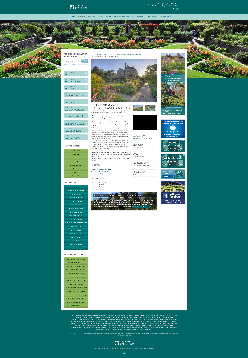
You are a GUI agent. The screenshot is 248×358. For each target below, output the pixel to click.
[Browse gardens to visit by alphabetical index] (76, 87)
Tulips (76, 161)
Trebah (129, 327)
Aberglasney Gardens (85, 315)
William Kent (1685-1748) (75, 298)
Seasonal (140, 17)
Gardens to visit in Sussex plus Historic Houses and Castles (122, 54)
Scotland (91, 17)
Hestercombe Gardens (160, 321)
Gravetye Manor (105, 169)
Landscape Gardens (76, 215)
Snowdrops (76, 154)
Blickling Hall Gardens (86, 317)
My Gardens (153, 17)
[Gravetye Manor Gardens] (138, 108)
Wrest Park (147, 329)
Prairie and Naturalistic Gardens (76, 223)
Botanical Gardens (76, 194)
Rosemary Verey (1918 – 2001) (76, 280)
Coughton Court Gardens (97, 319)
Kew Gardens (111, 323)
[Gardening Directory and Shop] (76, 130)
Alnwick (95, 315)
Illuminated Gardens (76, 208)
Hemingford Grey (136, 321)
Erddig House (163, 319)
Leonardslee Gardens (154, 323)
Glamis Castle (103, 321)
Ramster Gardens (163, 325)
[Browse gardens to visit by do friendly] (76, 102)
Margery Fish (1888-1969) (76, 277)
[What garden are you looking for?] (76, 94)
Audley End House (115, 315)
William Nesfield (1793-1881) (76, 302)
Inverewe (104, 323)
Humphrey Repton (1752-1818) (76, 266)
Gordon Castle (112, 321)
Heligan (128, 321)
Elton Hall (150, 319)
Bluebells (76, 168)
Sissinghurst (96, 327)
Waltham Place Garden (162, 327)
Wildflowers (76, 241)
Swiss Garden (121, 327)
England (81, 17)
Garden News (166, 17)
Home (73, 17)
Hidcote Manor (172, 321)
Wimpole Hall (121, 329)
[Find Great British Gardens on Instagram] (176, 9)
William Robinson (116, 122)
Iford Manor (96, 323)
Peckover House (129, 325)
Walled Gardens (75, 233)
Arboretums (76, 187)
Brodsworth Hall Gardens (112, 317)
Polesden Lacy (139, 325)
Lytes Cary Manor (83, 325)
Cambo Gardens (156, 317)
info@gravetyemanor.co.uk (107, 174)
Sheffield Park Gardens (84, 327)
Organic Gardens (76, 219)
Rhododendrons (75, 165)
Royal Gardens (76, 226)
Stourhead (104, 327)
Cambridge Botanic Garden (129, 317)
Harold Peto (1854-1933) (76, 262)
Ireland (108, 17)
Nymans (120, 325)
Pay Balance (156, 6)
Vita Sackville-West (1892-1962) (76, 295)
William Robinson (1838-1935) (76, 305)
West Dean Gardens (110, 329)
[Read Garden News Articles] (76, 137)
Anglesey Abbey (103, 315)
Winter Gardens (76, 151)
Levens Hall (165, 323)
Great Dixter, (122, 321)
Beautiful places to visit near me (142, 138)
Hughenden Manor (86, 323)
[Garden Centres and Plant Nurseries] (76, 123)
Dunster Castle (132, 319)
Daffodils (76, 158)
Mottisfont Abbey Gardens (109, 325)
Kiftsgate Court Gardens (124, 323)
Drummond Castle (121, 319)
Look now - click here (142, 206)
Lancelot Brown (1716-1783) (76, 273)
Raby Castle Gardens (151, 325)
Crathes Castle (110, 319)
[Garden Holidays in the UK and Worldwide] (76, 109)
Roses (76, 172)
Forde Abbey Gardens (83, 321)
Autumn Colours (75, 176)
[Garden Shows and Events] (76, 116)
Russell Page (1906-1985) (76, 284)
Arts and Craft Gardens (76, 190)
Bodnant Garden (139, 315)
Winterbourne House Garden (134, 329)
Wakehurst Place (149, 327)
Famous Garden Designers (124, 17)
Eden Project (142, 319)
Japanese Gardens (76, 212)
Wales (100, 17)
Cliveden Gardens (83, 319)
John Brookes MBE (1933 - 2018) (76, 270)
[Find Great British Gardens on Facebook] (174, 9)
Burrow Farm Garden (163, 315)
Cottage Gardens (76, 201)
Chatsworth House (144, 317)
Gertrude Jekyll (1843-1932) (76, 259)
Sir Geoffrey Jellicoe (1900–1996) (76, 288)
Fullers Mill (94, 321)
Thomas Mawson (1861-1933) (76, 291)
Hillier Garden (75, 323)
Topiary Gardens (75, 230)
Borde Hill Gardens (151, 315)
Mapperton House (95, 325)
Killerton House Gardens (139, 323)
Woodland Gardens (75, 248)
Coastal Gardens (76, 198)
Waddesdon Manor (137, 327)
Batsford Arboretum (127, 315)
